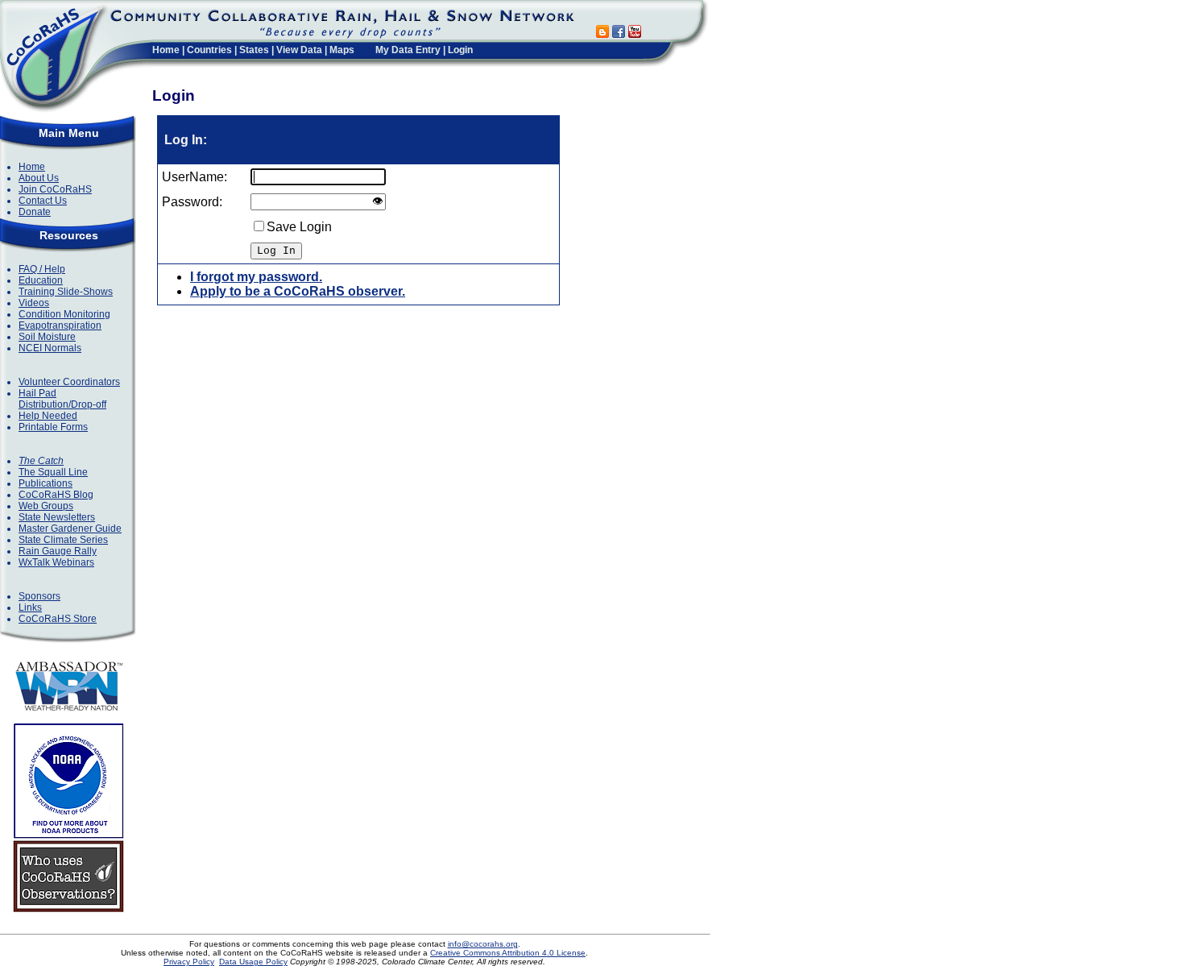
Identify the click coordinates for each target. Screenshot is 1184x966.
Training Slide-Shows (66, 291)
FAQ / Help (42, 269)
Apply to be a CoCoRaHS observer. (297, 291)
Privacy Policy (189, 961)
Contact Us (43, 200)
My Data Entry (408, 50)
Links (30, 607)
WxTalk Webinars (56, 562)
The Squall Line (53, 472)
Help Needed (48, 415)
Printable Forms (53, 427)
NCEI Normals (50, 348)
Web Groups (46, 506)
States (254, 50)
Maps (341, 50)
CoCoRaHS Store (58, 618)
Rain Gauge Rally (58, 551)
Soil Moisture (47, 336)
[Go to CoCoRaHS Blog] (602, 33)
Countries (209, 50)
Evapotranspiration (60, 325)
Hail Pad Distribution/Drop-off (62, 399)
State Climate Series (63, 539)
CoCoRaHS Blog (56, 494)
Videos (34, 303)
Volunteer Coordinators (69, 382)
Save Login (299, 227)
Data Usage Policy (253, 961)
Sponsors (39, 596)
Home (166, 50)
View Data (299, 50)
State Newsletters (57, 517)
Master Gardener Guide (70, 528)
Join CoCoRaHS (55, 189)
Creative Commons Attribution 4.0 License (508, 952)
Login (460, 50)
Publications (45, 483)
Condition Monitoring (64, 314)
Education (41, 280)
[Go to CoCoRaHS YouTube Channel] (634, 33)
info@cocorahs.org (483, 943)
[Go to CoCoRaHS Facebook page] (618, 33)
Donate (35, 212)
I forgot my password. (256, 277)
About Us (39, 178)
